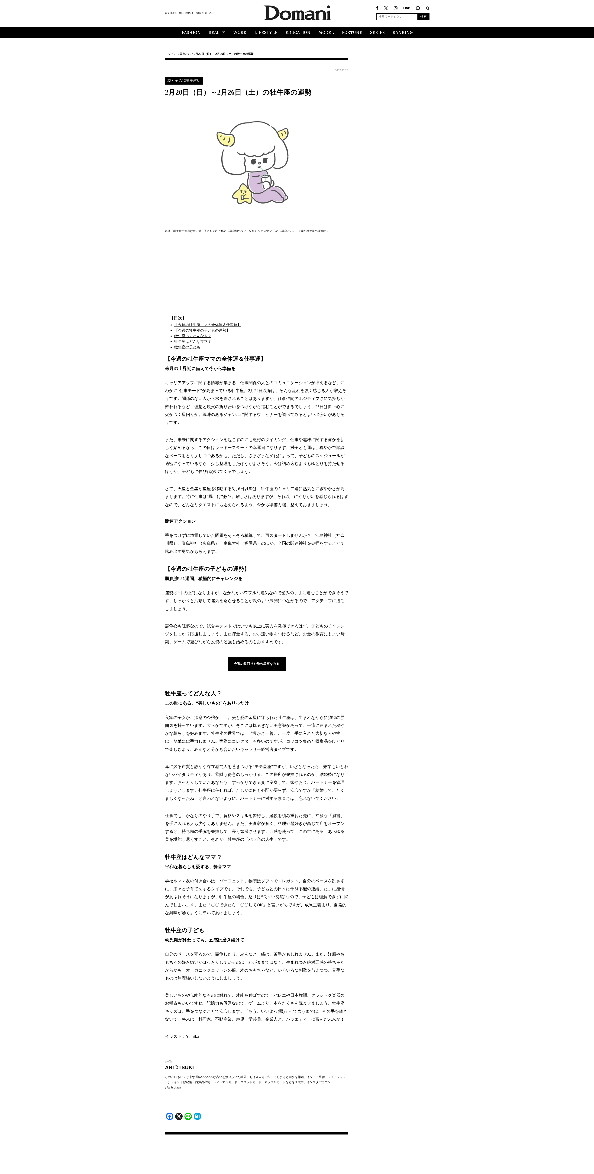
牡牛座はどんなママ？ (192, 341)
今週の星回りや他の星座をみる (256, 664)
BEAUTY (217, 32)
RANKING (403, 32)
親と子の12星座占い (184, 80)
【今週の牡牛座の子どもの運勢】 (202, 330)
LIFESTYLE (266, 32)
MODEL (326, 32)
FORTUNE (352, 32)
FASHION (191, 32)
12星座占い (183, 54)
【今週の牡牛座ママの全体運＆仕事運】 (207, 325)
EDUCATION (297, 32)
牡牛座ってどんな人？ (192, 336)
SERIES (377, 32)
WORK (239, 32)
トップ (169, 54)
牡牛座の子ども (187, 347)
